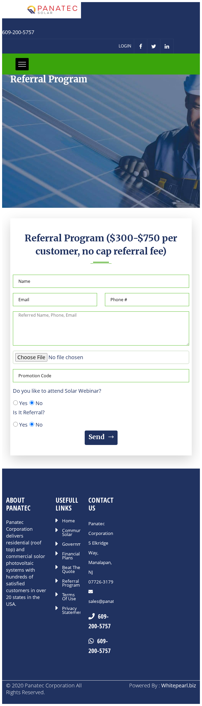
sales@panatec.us (106, 601)
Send (97, 437)
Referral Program (71, 583)
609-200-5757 (99, 621)
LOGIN (125, 46)
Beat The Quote (71, 569)
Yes (23, 403)
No (39, 403)
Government (71, 544)
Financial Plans (71, 556)
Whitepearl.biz (178, 685)
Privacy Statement (71, 610)
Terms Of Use (69, 597)
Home (68, 521)
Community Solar (71, 532)
